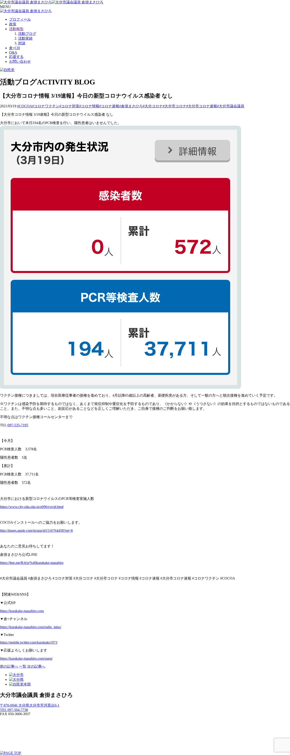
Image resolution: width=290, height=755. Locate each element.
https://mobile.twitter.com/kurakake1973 (28, 642)
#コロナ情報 (89, 106)
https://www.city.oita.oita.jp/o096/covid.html (31, 507)
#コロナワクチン (45, 106)
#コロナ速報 (109, 106)
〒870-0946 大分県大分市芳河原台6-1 (29, 705)
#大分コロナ (153, 106)
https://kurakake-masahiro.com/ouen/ (26, 658)
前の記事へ (9, 666)
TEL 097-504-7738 (14, 710)
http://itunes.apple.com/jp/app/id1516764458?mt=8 (36, 530)
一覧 (22, 666)
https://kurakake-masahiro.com (22, 611)
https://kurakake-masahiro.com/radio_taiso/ (30, 627)
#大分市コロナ (174, 106)
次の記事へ (36, 666)
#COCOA (24, 106)
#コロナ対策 (69, 106)
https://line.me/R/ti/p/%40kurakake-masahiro (31, 563)
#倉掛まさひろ (131, 106)
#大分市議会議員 (230, 106)
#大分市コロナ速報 (201, 106)
